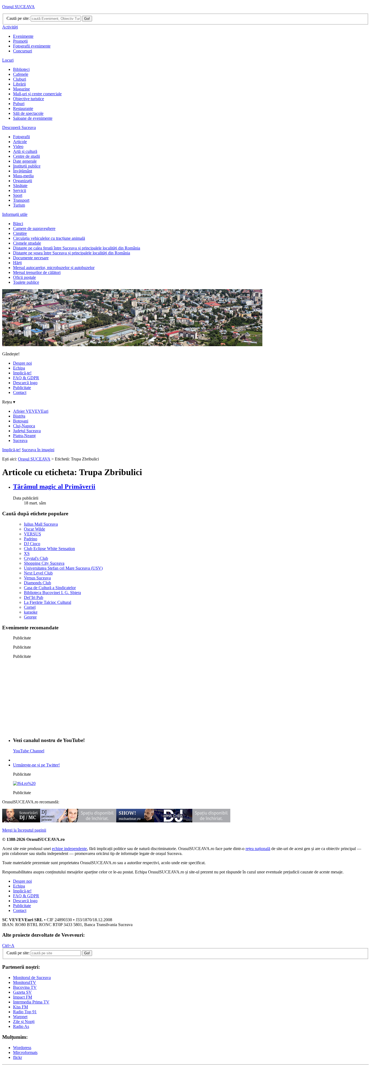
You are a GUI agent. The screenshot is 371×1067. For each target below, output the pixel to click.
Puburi (18, 103)
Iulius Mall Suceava (41, 524)
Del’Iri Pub (33, 597)
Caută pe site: (18, 18)
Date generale (25, 161)
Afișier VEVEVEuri (30, 411)
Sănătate (20, 185)
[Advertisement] (54, 697)
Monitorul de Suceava (32, 977)
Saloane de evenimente (32, 118)
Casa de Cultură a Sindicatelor (50, 587)
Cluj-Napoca (24, 426)
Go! (87, 19)
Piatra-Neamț (24, 435)
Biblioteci (21, 69)
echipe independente (69, 848)
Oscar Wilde (34, 529)
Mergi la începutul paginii (24, 830)
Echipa (19, 368)
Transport (21, 200)
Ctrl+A (8, 945)
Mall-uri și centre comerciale (37, 93)
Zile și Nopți (23, 1021)
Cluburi (19, 79)
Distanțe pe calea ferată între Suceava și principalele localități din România (76, 248)
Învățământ (22, 171)
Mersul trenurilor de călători (37, 272)
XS (27, 553)
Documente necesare (31, 257)
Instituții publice (26, 166)
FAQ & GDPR (26, 377)
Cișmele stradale (27, 243)
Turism (19, 205)
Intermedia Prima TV (31, 1002)
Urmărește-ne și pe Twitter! (36, 765)
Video (18, 146)
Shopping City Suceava (44, 563)
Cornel (30, 607)
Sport (17, 195)
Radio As (21, 1026)
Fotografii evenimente (32, 46)
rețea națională (258, 848)
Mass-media (23, 175)
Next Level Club (38, 573)
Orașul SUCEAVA (18, 6)
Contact (19, 392)
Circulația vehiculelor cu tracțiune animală (49, 238)
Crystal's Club (36, 558)
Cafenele (20, 74)
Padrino (30, 538)
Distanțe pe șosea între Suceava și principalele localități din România (71, 253)
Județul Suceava (27, 430)
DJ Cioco (32, 543)
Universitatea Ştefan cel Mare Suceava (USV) (63, 568)
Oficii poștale (24, 277)
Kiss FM (20, 1007)
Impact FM (22, 997)
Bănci (18, 223)
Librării (19, 84)
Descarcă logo (25, 382)
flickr (17, 1057)
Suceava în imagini (38, 449)
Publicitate (22, 387)
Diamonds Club (37, 582)
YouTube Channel (28, 751)
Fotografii (21, 136)
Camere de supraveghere (34, 228)
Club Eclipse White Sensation (49, 548)
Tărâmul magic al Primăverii (54, 486)
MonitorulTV (24, 982)
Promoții (20, 41)
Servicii (19, 190)
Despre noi (22, 363)
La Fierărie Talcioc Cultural (47, 602)
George (30, 617)
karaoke (30, 612)
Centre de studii (26, 156)
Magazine (21, 89)
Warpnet (20, 1016)
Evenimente (23, 36)
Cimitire (20, 233)
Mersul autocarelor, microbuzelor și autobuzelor (54, 267)
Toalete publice (26, 282)
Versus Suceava (37, 578)
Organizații (22, 180)
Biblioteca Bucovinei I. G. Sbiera (52, 592)
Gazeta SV (22, 992)
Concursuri (22, 51)
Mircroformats (25, 1052)
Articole (20, 141)
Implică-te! (22, 373)
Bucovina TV (25, 987)
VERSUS (32, 534)
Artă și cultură (25, 151)
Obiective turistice (28, 98)
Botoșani (20, 421)
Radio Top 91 (25, 1011)
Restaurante (23, 108)
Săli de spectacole (28, 113)
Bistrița (19, 416)
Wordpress (22, 1047)
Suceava (20, 440)
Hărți (17, 262)
